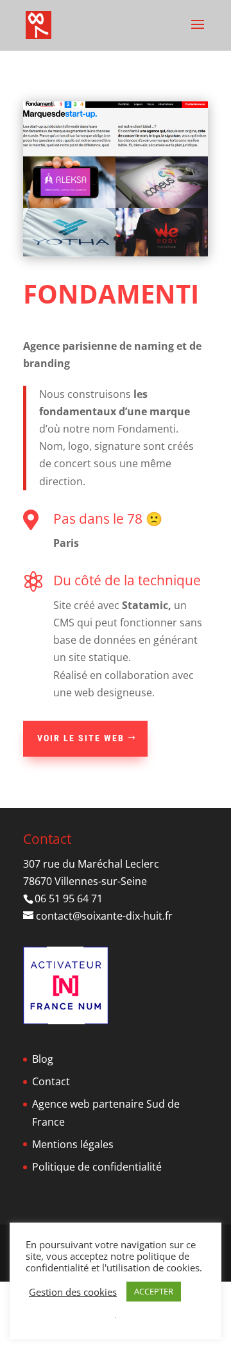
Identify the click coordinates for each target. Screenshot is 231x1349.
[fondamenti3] (115, 257)
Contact (51, 1146)
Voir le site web (80, 803)
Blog (42, 1124)
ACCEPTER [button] (153, 1291)
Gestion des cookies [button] (73, 1292)
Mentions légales (73, 1209)
